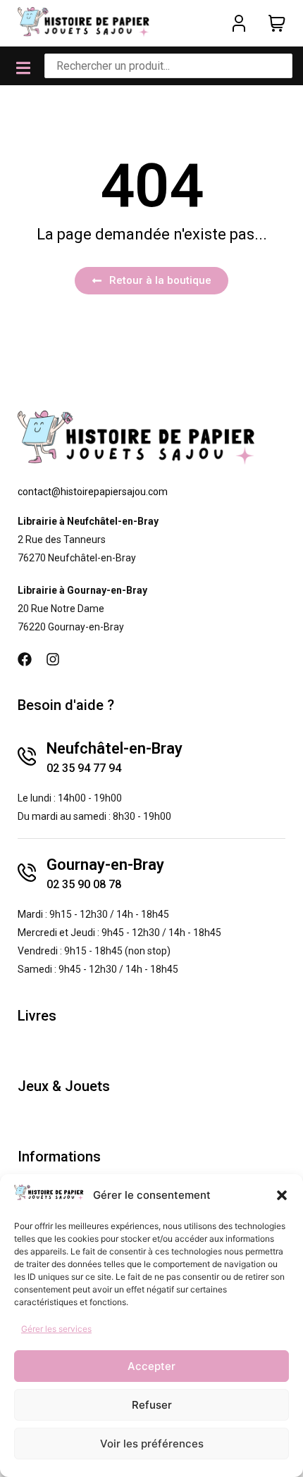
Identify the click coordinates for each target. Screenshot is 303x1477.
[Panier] (276, 23)
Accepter (151, 1366)
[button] (282, 1195)
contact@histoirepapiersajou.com (93, 491)
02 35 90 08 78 (84, 884)
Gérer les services (56, 1328)
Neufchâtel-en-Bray (115, 748)
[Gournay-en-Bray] (27, 873)
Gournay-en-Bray (105, 864)
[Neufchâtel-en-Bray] (27, 756)
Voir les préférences (152, 1443)
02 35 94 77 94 (84, 768)
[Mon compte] (238, 23)
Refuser (152, 1404)
